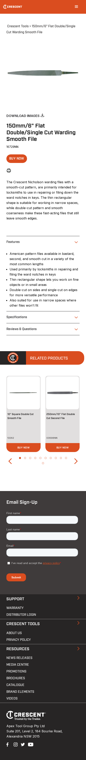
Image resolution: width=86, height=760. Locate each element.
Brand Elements (20, 691)
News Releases (19, 658)
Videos (12, 698)
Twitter (22, 744)
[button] (16, 158)
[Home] (13, 7)
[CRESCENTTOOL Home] (26, 719)
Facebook (8, 744)
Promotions (16, 671)
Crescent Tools (18, 26)
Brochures (15, 678)
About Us (14, 633)
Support (15, 599)
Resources (17, 649)
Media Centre (17, 664)
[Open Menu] (76, 6)
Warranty (15, 608)
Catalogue (15, 685)
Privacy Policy (18, 639)
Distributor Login (21, 614)
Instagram (15, 744)
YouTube (29, 744)
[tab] (43, 242)
